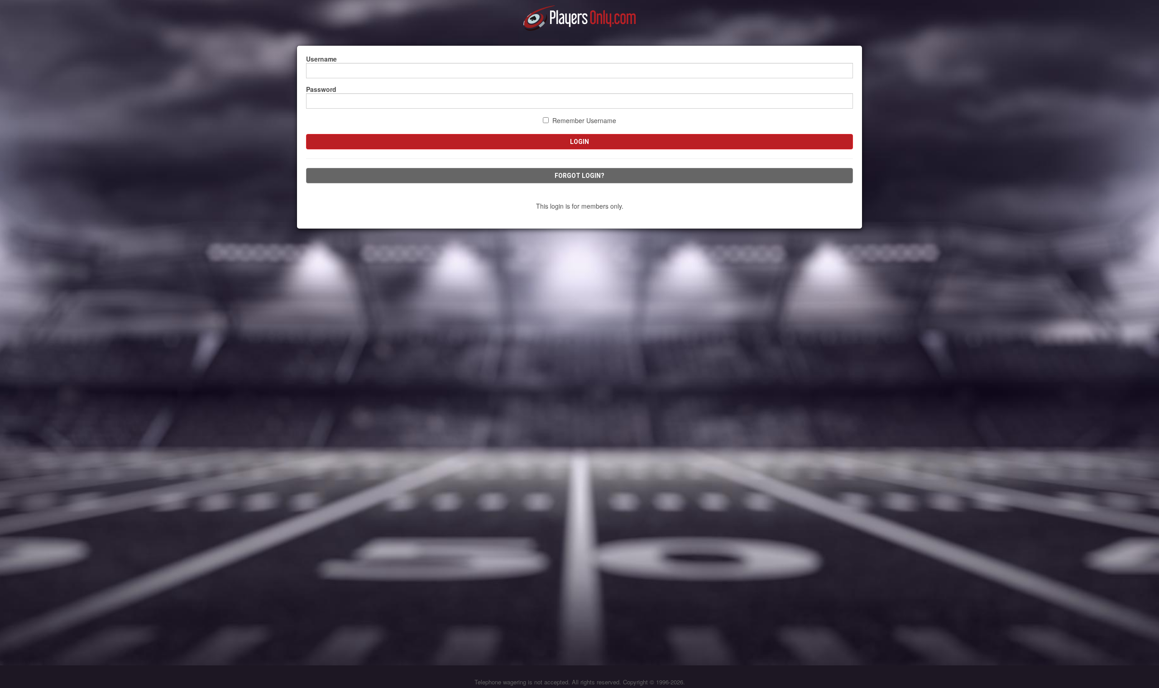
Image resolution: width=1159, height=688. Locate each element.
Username (321, 59)
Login (579, 141)
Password (321, 89)
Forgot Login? (579, 175)
